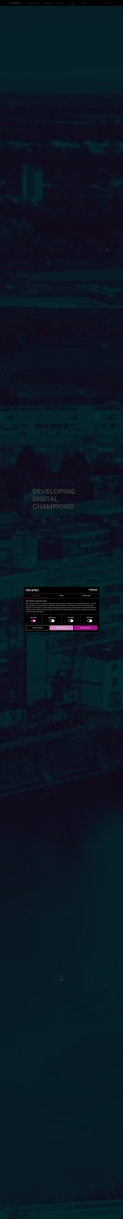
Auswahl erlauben (61, 627)
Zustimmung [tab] (36, 595)
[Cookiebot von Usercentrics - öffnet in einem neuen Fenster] (90, 590)
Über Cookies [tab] (87, 595)
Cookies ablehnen (37, 627)
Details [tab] (61, 595)
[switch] (52, 620)
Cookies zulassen (85, 627)
